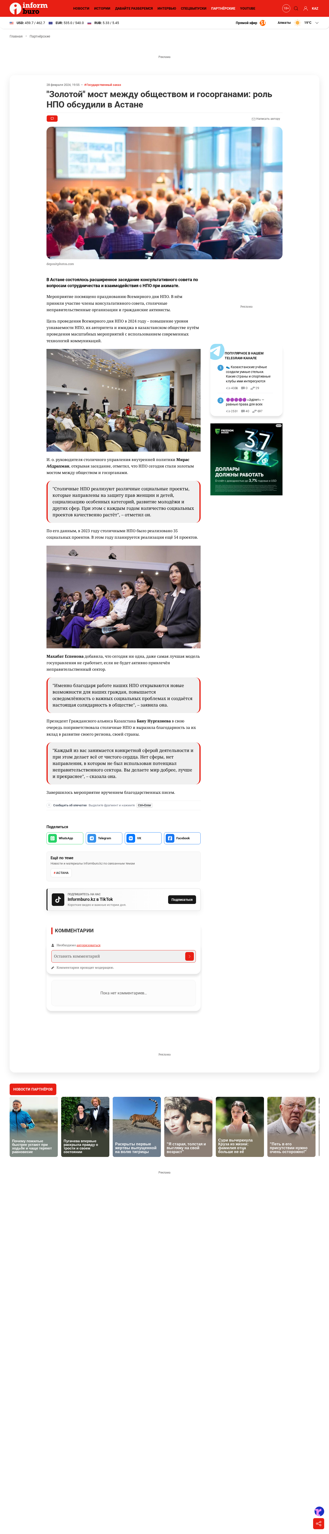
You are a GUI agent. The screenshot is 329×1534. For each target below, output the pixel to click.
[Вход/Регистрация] (305, 8)
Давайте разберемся (134, 8)
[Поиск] (295, 8)
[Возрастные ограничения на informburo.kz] (285, 8)
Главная (16, 36)
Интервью (167, 8)
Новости (81, 8)
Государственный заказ (103, 85)
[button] (298, 22)
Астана (62, 873)
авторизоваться (88, 945)
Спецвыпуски (193, 8)
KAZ (315, 8)
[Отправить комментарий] (189, 956)
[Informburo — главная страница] (30, 8)
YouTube (247, 8)
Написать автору (268, 118)
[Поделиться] (318, 1523)
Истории (102, 8)
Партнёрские (223, 8)
